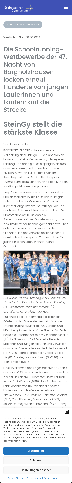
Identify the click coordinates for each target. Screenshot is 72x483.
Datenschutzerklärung (38, 478)
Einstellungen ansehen (36, 470)
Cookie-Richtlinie (16, 478)
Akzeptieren (36, 451)
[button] (67, 412)
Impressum (58, 478)
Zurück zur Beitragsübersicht (23, 24)
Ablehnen (36, 460)
